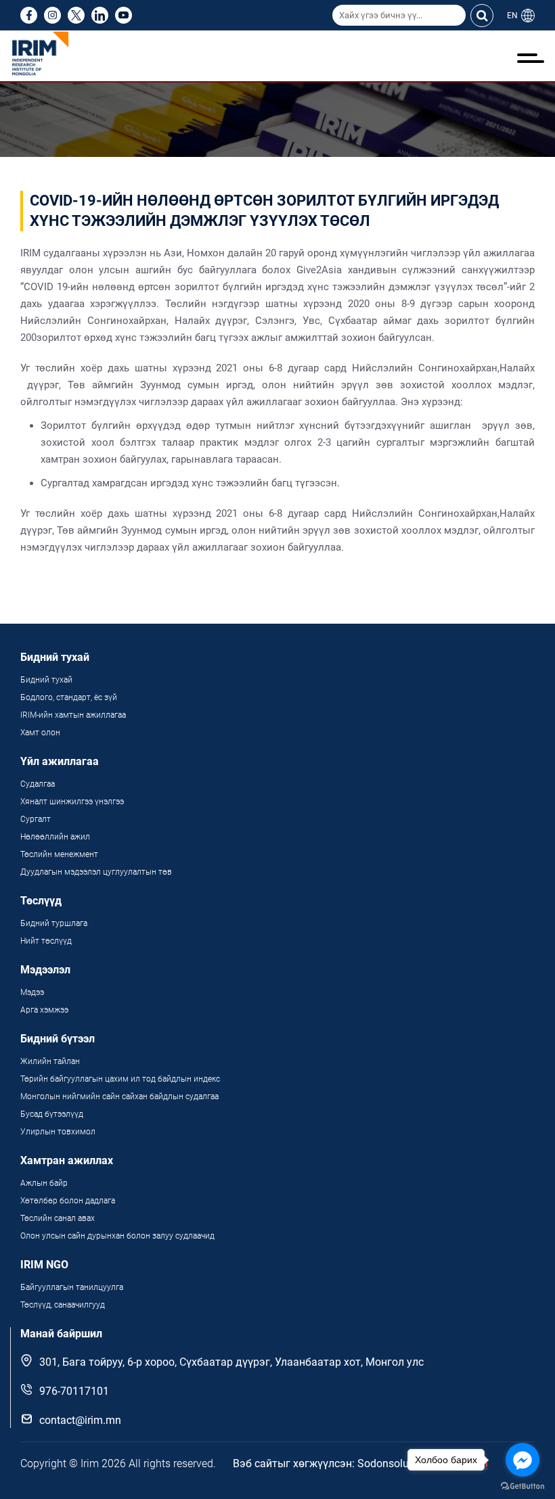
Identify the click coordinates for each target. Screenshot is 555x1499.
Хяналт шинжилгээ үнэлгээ (72, 801)
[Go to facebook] (522, 1460)
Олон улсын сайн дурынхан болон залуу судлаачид (117, 1236)
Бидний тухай (46, 680)
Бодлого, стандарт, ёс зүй (68, 697)
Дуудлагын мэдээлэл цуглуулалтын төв (96, 872)
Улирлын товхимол (57, 1131)
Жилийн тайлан (50, 1061)
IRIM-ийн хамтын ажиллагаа (73, 715)
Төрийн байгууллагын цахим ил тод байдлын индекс (121, 1079)
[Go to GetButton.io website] (522, 1485)
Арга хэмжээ (44, 1010)
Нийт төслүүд (46, 941)
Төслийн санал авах (57, 1218)
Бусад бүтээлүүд (51, 1114)
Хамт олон (40, 732)
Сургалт (35, 819)
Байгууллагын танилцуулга (71, 1287)
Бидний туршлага (53, 923)
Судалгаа (37, 784)
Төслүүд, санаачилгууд (62, 1305)
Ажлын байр (44, 1183)
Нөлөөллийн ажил (55, 836)
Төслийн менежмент (59, 854)
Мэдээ (32, 992)
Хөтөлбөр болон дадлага (68, 1200)
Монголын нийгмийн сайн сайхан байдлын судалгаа (119, 1096)
